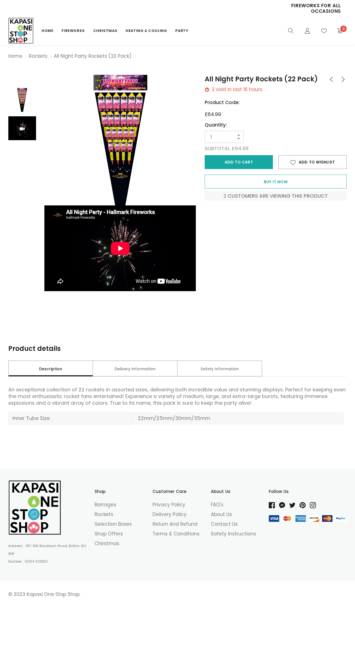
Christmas (105, 30)
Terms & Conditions (176, 533)
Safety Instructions (233, 533)
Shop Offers (109, 533)
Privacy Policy (169, 504)
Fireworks (73, 30)
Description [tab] (50, 369)
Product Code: (222, 102)
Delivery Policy (170, 514)
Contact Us (224, 524)
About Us (221, 514)
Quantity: (216, 125)
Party (181, 30)
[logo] (20, 30)
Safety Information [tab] (220, 369)
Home (47, 30)
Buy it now (276, 182)
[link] (291, 30)
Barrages (105, 504)
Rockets (38, 56)
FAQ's (217, 504)
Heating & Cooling (146, 30)
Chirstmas (107, 543)
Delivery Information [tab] (135, 369)
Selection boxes (113, 524)
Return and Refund (175, 524)
